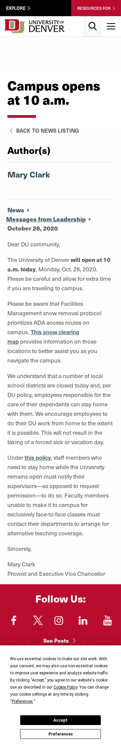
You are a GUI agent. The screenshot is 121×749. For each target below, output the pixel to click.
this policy (38, 457)
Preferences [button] (22, 701)
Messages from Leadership (46, 219)
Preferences (60, 734)
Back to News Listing (47, 130)
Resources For (94, 8)
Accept (60, 720)
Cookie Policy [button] (65, 687)
